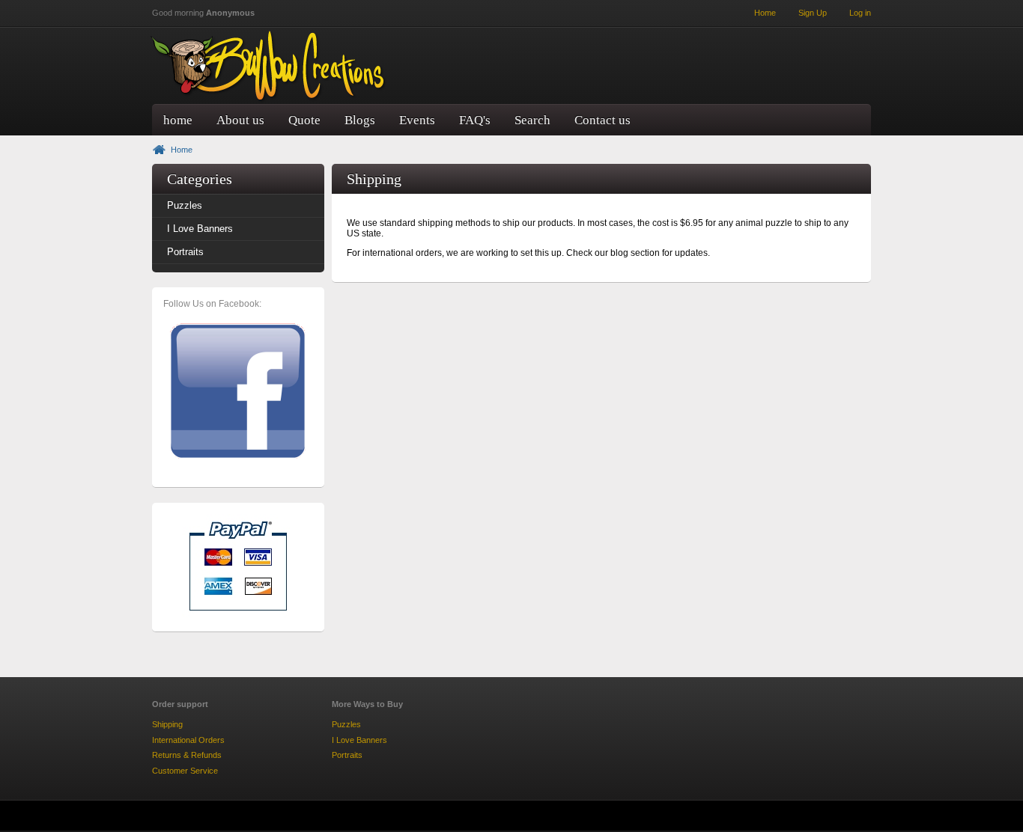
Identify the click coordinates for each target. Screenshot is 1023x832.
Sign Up (812, 12)
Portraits (185, 251)
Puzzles (184, 205)
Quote (304, 120)
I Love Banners (200, 228)
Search (532, 120)
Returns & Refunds (187, 754)
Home (181, 149)
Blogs (359, 120)
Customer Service (185, 770)
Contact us (602, 120)
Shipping (167, 724)
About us (240, 120)
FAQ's (475, 120)
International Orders (188, 739)
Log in (860, 12)
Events (417, 120)
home (177, 120)
